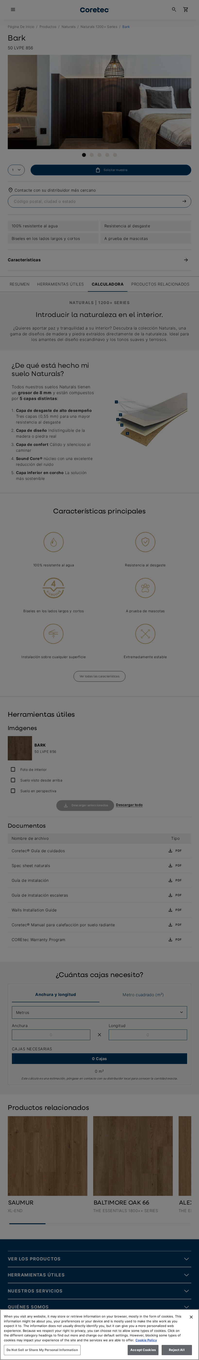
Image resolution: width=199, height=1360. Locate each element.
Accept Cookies (143, 1350)
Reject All (176, 1350)
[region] (99, 1334)
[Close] (191, 1317)
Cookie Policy (146, 1340)
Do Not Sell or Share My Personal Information (42, 1350)
